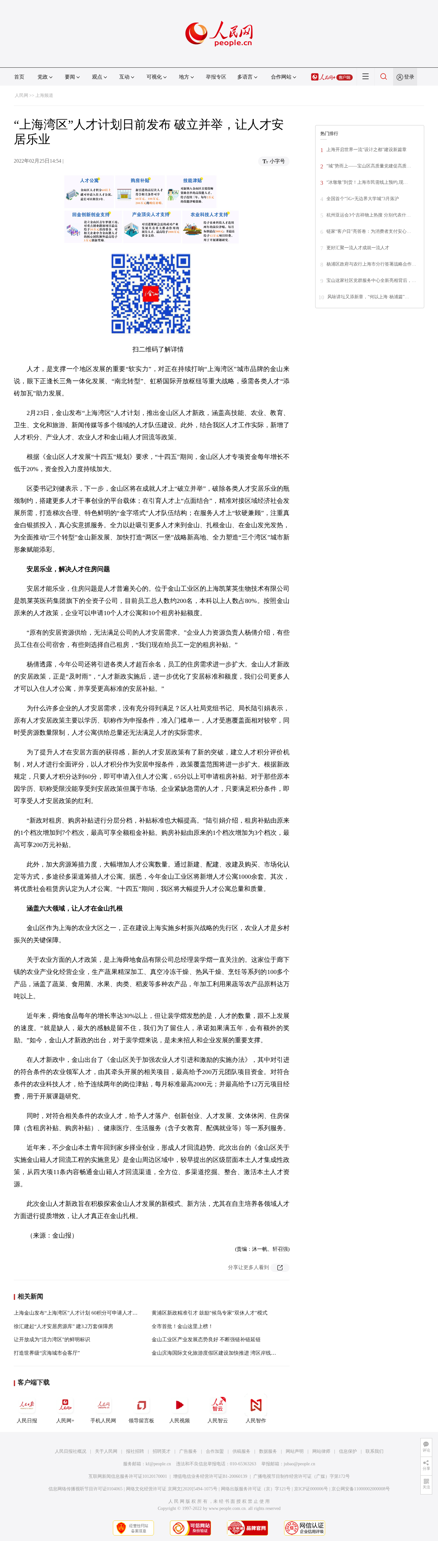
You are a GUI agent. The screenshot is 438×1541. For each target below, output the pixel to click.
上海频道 (44, 95)
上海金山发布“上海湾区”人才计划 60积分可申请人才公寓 (78, 1313)
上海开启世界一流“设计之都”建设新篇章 (366, 149)
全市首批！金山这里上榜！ (182, 1326)
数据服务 (268, 1451)
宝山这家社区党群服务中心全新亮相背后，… (371, 280)
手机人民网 (103, 1420)
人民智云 (217, 1420)
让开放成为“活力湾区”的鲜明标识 (52, 1339)
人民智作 (256, 1420)
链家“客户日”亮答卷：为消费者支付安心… (368, 231)
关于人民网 (106, 1451)
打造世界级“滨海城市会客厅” (47, 1353)
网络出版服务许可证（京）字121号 (256, 1488)
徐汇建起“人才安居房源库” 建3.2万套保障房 (63, 1326)
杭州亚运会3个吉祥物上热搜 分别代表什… (368, 215)
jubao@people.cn (299, 1463)
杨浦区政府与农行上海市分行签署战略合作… (371, 264)
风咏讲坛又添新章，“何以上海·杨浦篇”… (368, 296)
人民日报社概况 (70, 1451)
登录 (409, 77)
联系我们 (374, 1451)
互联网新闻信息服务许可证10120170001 (127, 1476)
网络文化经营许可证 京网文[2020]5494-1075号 (171, 1488)
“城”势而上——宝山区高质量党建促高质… (368, 166)
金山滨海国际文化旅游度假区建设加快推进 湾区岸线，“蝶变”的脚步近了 (234, 1353)
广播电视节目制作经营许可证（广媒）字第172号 (301, 1476)
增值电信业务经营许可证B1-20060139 (210, 1476)
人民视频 (179, 1420)
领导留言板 (141, 1420)
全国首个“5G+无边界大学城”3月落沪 (362, 198)
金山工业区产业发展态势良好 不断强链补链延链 (206, 1339)
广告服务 (188, 1451)
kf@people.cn (158, 1463)
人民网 (21, 95)
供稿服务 (241, 1451)
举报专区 (216, 77)
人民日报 (27, 1420)
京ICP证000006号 (311, 1488)
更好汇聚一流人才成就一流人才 (357, 247)
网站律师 (321, 1451)
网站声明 (295, 1451)
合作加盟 (215, 1451)
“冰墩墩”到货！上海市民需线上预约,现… (367, 182)
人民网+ (65, 1420)
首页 (19, 77)
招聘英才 (162, 1451)
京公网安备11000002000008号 (361, 1488)
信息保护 (348, 1451)
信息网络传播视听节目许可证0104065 (85, 1488)
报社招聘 (135, 1451)
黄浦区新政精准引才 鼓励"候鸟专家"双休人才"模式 (209, 1313)
